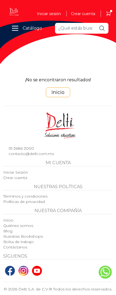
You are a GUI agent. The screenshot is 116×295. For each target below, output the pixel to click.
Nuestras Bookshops (23, 236)
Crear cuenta (83, 13)
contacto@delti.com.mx (31, 153)
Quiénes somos (18, 225)
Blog (7, 231)
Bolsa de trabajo (18, 241)
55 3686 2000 (21, 148)
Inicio (58, 92)
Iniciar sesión (49, 13)
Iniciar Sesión (15, 172)
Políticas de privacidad (24, 201)
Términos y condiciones (25, 196)
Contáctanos (15, 247)
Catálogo (32, 28)
